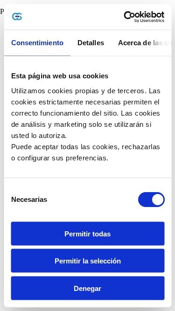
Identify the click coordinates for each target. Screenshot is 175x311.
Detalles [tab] (90, 43)
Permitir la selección (88, 261)
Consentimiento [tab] (37, 43)
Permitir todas (87, 233)
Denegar (87, 288)
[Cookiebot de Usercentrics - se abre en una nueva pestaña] (124, 17)
